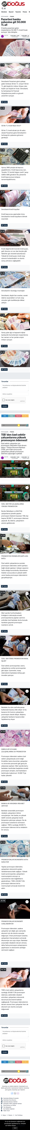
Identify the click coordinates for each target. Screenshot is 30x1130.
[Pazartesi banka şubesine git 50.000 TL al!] (15, 47)
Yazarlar (18, 12)
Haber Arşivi (6, 1110)
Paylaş (5, 102)
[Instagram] (18, 1093)
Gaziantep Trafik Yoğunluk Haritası (12, 1103)
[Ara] (2, 8)
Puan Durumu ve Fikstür (9, 1105)
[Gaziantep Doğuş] (13, 4)
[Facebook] (12, 1093)
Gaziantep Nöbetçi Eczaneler (11, 1098)
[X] (15, 1093)
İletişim (10, 1115)
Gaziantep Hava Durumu (9, 1100)
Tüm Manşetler (7, 1107)
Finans (25, 12)
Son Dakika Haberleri (9, 1109)
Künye (4, 1115)
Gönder (4, 406)
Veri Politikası (19, 1115)
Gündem (4, 12)
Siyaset (11, 12)
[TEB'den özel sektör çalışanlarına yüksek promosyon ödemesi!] (15, 469)
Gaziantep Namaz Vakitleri (10, 1102)
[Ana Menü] (5, 8)
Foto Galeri (4, 16)
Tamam (15, 1128)
